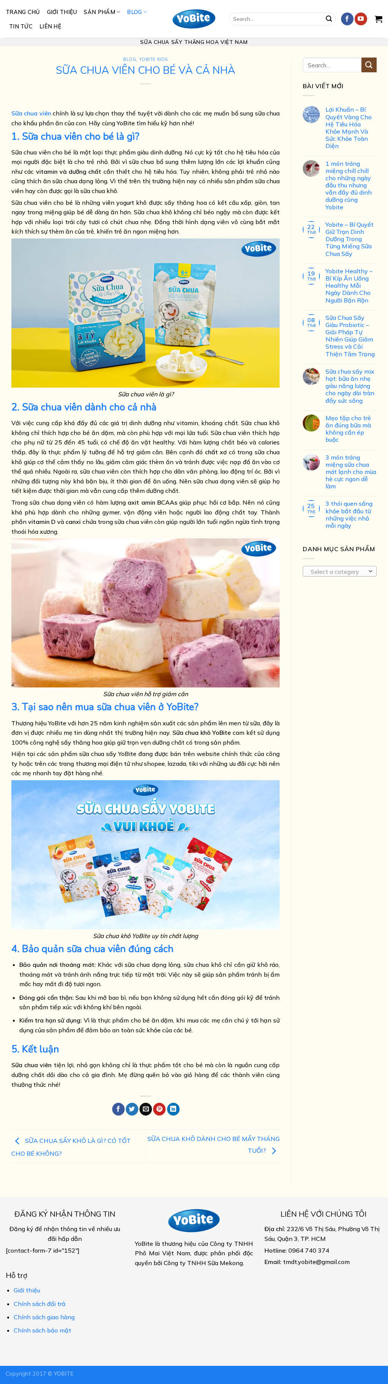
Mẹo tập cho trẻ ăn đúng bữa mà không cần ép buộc (348, 429)
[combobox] (340, 571)
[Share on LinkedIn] (173, 1109)
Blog (134, 12)
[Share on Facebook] (118, 1109)
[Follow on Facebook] (347, 18)
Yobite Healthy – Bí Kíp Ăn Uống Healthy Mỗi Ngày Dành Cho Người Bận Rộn (348, 286)
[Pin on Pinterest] (159, 1109)
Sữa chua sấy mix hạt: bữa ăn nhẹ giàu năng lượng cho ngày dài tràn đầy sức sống (349, 386)
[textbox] (338, 571)
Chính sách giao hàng (44, 1317)
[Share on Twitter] (132, 1109)
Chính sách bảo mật (42, 1330)
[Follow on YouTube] (361, 18)
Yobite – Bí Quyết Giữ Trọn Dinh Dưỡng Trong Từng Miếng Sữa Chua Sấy (349, 239)
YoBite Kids (153, 59)
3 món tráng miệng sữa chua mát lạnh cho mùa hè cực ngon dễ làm (350, 472)
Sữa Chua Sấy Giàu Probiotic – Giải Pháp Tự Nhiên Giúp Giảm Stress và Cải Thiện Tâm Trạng (350, 335)
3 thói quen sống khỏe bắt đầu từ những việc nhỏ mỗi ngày (348, 514)
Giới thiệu (62, 12)
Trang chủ (23, 12)
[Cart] (378, 19)
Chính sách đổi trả (40, 1304)
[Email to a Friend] (145, 1109)
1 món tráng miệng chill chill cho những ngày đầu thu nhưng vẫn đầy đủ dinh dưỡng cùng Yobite (348, 185)
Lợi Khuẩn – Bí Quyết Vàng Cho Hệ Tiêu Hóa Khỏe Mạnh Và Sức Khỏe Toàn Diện (348, 128)
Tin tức (21, 26)
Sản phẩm (99, 12)
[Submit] (328, 18)
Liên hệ (50, 26)
